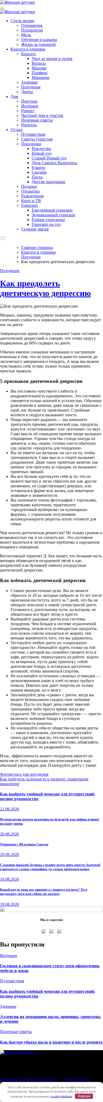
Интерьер (29, 106)
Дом (14, 96)
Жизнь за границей (38, 44)
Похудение (31, 87)
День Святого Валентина (54, 163)
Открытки (30, 191)
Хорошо (84, 1096)
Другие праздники (48, 181)
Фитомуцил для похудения (24, 774)
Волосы (39, 63)
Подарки (29, 186)
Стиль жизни (22, 20)
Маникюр (40, 77)
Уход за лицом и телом (52, 58)
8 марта (38, 167)
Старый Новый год (49, 158)
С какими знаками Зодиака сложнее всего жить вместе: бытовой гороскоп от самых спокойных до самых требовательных (50, 867)
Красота (28, 54)
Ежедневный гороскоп (52, 210)
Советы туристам (37, 139)
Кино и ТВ (31, 200)
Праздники (31, 144)
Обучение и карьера (39, 39)
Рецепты (29, 125)
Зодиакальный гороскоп (53, 215)
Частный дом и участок (42, 115)
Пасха (37, 177)
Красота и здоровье (28, 49)
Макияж (39, 68)
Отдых (17, 129)
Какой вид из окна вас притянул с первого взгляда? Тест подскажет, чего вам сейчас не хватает (43, 892)
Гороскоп (29, 205)
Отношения (31, 25)
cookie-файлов (61, 1096)
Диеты (27, 91)
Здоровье (29, 82)
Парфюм (39, 73)
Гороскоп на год (46, 224)
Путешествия (33, 134)
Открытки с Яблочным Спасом (24, 844)
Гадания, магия (35, 229)
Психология (32, 30)
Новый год (42, 153)
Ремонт (27, 110)
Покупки (29, 101)
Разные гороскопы (48, 219)
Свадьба (39, 172)
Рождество (41, 148)
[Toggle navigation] (2, 8)
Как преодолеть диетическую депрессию (45, 288)
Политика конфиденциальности (29, 1080)
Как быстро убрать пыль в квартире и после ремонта (51, 1042)
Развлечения (32, 196)
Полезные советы (37, 120)
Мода (26, 35)
